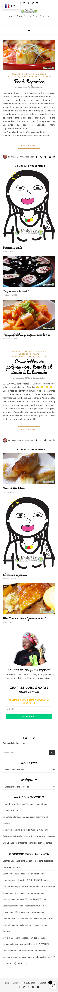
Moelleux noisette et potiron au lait (24, 618)
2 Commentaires (38, 378)
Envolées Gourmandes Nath (21, 157)
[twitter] (24, 987)
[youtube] (38, 987)
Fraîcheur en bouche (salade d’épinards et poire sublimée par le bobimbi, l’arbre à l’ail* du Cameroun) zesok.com (29, 957)
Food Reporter (29, 81)
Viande (47, 77)
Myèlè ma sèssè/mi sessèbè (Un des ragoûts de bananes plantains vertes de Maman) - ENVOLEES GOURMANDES (26, 944)
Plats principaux (31, 77)
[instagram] (29, 987)
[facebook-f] (20, 987)
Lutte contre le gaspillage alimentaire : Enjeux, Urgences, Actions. (28, 925)
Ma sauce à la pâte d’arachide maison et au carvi (25, 830)
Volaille (41, 357)
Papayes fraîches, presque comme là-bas (26, 335)
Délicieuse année (12, 247)
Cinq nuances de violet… (17, 291)
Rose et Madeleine (14, 488)
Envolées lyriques (23, 74)
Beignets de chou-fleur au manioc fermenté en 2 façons (29, 836)
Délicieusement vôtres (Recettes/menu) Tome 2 (25, 905)
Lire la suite (29, 146)
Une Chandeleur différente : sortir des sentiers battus (27, 843)
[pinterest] (33, 987)
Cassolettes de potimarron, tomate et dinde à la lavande (29, 366)
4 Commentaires (36, 87)
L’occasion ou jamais (14, 575)
